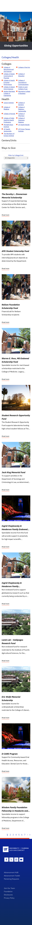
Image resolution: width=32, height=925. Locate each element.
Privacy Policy (9, 898)
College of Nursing (9, 114)
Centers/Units (9, 140)
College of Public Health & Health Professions (9, 120)
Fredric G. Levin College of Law (23, 88)
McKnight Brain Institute (8, 126)
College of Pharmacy (21, 115)
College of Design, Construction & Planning (9, 76)
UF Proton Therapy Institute (24, 130)
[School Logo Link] (15, 849)
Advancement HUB (11, 872)
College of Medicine (7, 108)
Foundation (8, 891)
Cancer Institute (9, 103)
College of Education (21, 75)
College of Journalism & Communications (23, 82)
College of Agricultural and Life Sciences (9, 69)
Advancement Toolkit (12, 876)
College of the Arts (24, 67)
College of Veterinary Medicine (21, 120)
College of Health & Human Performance (9, 82)
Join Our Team (9, 888)
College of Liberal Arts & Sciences (9, 88)
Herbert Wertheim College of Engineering (9, 93)
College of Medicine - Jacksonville (22, 109)
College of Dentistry (21, 104)
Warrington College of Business (24, 92)
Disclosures (8, 895)
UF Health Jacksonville (7, 130)
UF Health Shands (24, 125)
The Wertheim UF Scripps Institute (9, 135)
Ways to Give (9, 147)
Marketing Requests (11, 879)
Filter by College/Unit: (16, 155)
